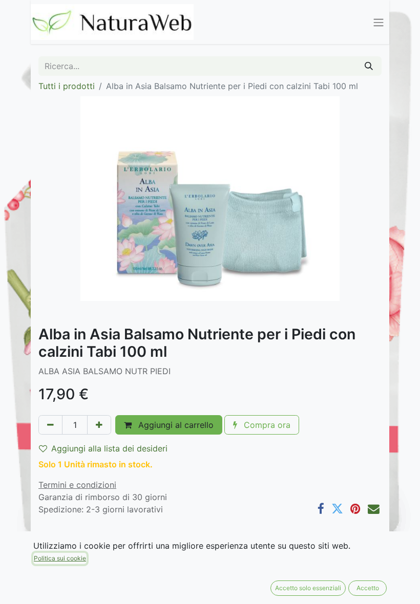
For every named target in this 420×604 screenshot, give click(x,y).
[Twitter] (337, 509)
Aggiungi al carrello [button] (175, 425)
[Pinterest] (355, 509)
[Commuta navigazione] (378, 22)
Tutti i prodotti (66, 86)
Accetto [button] (367, 588)
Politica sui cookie (60, 558)
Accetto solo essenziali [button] (308, 588)
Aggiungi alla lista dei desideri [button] (109, 448)
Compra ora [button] (265, 425)
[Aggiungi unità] (99, 425)
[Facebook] (321, 509)
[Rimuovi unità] (50, 425)
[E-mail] (374, 509)
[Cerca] (369, 66)
